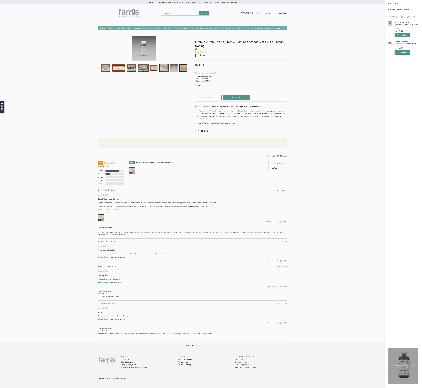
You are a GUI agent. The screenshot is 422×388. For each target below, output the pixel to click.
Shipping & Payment (128, 365)
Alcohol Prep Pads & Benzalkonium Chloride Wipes (405, 43)
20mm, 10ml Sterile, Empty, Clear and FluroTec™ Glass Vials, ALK (406, 24)
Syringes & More (241, 362)
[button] (203, 51)
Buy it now (236, 97)
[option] (105, 68)
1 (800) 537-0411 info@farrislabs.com (255, 13)
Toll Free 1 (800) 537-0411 (244, 357)
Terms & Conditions (185, 359)
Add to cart (208, 97)
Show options (402, 35)
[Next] (189, 68)
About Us (124, 357)
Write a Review (278, 163)
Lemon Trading (200, 37)
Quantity (198, 86)
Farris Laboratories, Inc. (118, 378)
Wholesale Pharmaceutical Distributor (134, 367)
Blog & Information (128, 362)
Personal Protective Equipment (246, 367)
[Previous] (98, 68)
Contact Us (125, 359)
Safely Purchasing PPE (186, 365)
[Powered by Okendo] (277, 156)
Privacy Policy (183, 357)
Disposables (239, 359)
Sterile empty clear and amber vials (206, 73)
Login (281, 13)
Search (203, 13)
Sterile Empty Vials (242, 365)
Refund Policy (183, 362)
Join (285, 13)
